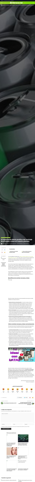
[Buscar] (33, 2)
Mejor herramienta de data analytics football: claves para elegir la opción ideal (23, 444)
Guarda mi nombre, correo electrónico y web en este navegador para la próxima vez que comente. (15, 426)
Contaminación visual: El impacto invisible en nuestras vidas (3, 264)
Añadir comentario (26, 243)
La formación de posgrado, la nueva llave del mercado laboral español (12, 469)
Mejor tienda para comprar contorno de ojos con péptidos (11, 457)
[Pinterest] (2, 252)
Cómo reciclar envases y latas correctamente (26, 252)
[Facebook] (2, 250)
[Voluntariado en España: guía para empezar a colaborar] (23, 464)
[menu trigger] (2, 2)
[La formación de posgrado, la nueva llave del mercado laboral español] (12, 464)
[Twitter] (5, 250)
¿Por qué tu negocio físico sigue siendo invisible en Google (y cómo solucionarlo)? (11, 444)
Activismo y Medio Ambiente (5, 237)
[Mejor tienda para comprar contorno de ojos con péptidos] (12, 451)
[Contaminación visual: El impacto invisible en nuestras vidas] (3, 259)
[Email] (5, 252)
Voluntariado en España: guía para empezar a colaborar (23, 469)
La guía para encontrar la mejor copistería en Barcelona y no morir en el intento (22, 457)
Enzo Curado (4, 243)
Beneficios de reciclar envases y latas (13, 252)
